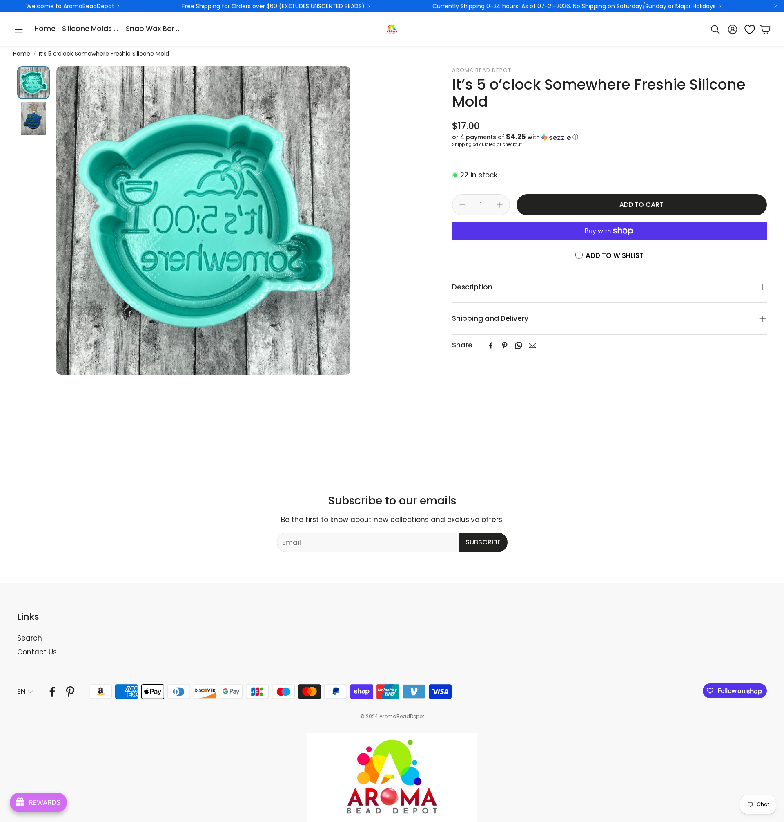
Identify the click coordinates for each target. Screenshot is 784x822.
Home (21, 53)
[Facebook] (490, 345)
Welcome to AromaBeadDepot (70, 6)
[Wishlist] (747, 29)
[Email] (532, 345)
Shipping (462, 144)
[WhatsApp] (518, 345)
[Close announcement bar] (776, 6)
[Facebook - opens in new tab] (52, 691)
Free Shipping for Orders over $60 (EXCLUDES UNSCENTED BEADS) (273, 6)
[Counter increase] (499, 204)
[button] (18, 29)
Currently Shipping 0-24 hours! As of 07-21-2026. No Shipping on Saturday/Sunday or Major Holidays (574, 6)
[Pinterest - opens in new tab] (70, 691)
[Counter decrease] (462, 204)
